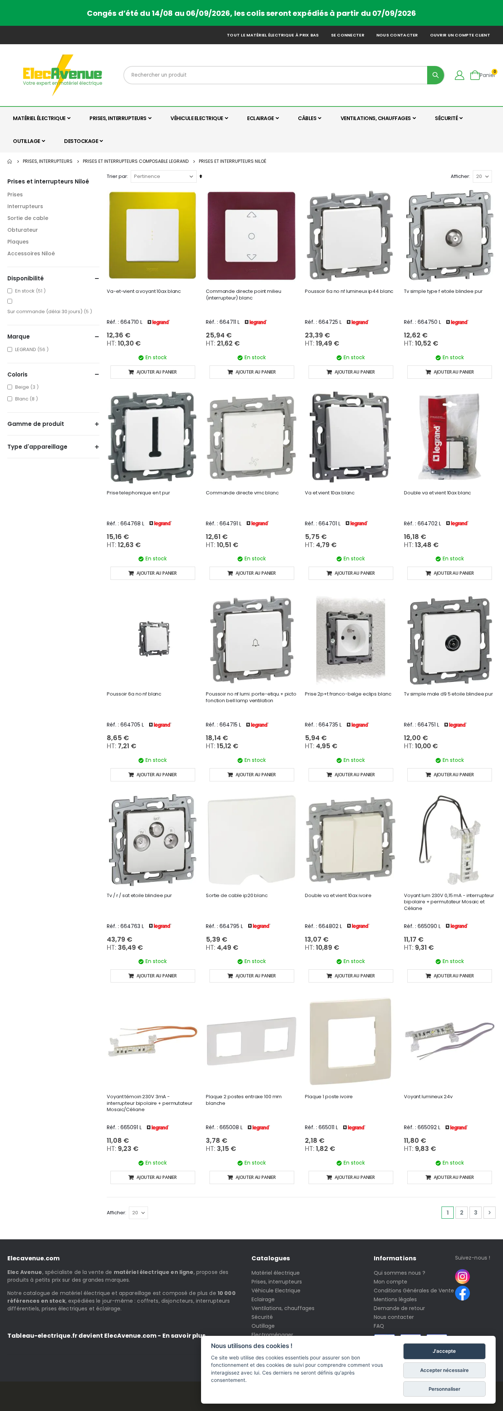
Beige (28, 387)
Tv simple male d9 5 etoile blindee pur (448, 694)
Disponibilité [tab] (25, 278)
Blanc (27, 398)
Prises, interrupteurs (48, 161)
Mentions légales (395, 1299)
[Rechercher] (435, 75)
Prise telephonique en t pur (138, 493)
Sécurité (262, 1317)
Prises (15, 194)
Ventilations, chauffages (283, 1308)
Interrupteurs (25, 206)
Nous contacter (397, 35)
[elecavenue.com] (62, 75)
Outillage (263, 1326)
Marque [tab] (18, 336)
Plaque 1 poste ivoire (329, 1096)
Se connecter (347, 35)
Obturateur (22, 230)
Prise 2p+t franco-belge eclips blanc (348, 694)
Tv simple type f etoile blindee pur (443, 291)
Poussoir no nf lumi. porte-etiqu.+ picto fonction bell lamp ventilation (251, 697)
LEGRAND (32, 349)
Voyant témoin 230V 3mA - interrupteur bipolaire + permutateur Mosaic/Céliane (149, 1103)
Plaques (18, 241)
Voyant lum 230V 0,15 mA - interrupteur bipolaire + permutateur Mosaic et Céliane (449, 902)
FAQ (379, 1326)
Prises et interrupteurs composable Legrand (136, 161)
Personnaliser (444, 1389)
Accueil (10, 161)
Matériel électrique (276, 1273)
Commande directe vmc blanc (242, 493)
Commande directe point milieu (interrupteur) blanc (243, 294)
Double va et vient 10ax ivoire (338, 895)
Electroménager (272, 1334)
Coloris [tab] (17, 374)
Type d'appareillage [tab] (37, 447)
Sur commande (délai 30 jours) (50, 311)
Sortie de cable (27, 218)
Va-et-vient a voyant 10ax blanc (144, 291)
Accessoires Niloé (31, 253)
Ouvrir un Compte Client (460, 35)
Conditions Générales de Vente (414, 1290)
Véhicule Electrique (276, 1290)
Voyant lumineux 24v (428, 1096)
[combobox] (284, 75)
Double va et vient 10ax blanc (437, 493)
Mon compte (390, 1281)
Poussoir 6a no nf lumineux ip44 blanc (349, 291)
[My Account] (459, 75)
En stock (31, 290)
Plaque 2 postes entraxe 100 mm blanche (244, 1099)
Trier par (117, 176)
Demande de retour (399, 1308)
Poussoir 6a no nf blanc (134, 694)
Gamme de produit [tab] (35, 424)
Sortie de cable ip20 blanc (237, 895)
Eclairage (263, 1299)
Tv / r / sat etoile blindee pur (139, 895)
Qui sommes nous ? (399, 1273)
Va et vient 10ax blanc (330, 493)
